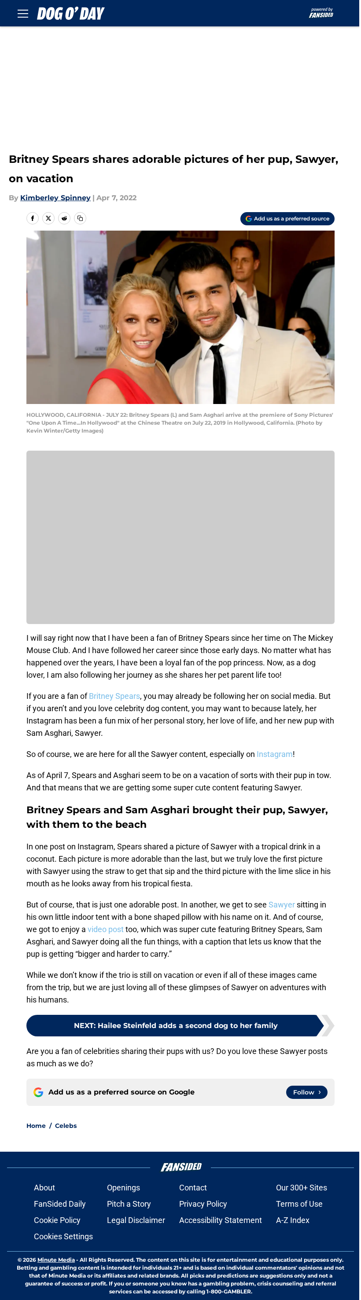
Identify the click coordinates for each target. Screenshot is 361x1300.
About (44, 1187)
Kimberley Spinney (55, 198)
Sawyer (282, 904)
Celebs (66, 1126)
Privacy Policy (203, 1203)
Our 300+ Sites (301, 1187)
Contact (193, 1187)
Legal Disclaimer (136, 1220)
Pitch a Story (129, 1203)
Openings (123, 1187)
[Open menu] (23, 13)
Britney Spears (114, 696)
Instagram (275, 754)
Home (36, 1126)
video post (106, 929)
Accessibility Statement (220, 1220)
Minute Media (56, 1259)
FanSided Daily (60, 1203)
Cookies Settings (63, 1236)
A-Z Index (292, 1220)
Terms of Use (299, 1203)
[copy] (80, 218)
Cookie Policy (57, 1220)
